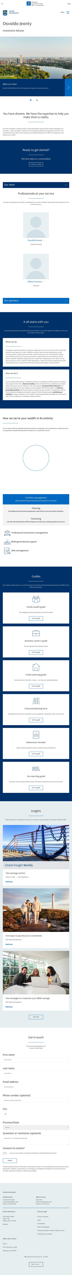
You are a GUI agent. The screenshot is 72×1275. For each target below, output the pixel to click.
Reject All (34, 1258)
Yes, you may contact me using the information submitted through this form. (33, 1153)
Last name (8, 1068)
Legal (39, 1242)
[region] (36, 1258)
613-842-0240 (11, 1225)
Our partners (11, 301)
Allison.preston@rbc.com (44, 1223)
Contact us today (36, 164)
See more (36, 1017)
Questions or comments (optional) (22, 1133)
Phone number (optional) (17, 1095)
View (69, 4)
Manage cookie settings (34, 1269)
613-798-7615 (45, 1225)
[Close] (69, 1244)
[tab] (36, 499)
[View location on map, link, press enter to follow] (36, 1185)
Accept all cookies (34, 1264)
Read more (9, 881)
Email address (10, 1082)
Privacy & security (42, 1238)
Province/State (11, 1122)
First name (9, 1055)
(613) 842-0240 (10, 88)
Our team (9, 185)
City (5, 1109)
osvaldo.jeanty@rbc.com (10, 1223)
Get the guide (36, 618)
